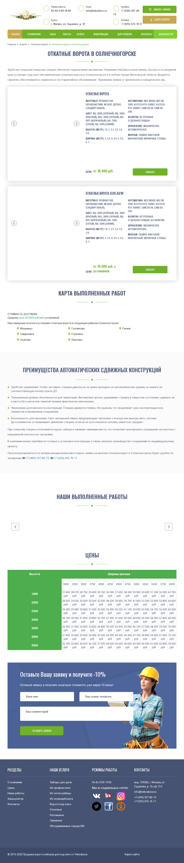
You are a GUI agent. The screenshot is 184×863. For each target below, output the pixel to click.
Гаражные (56, 820)
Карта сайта (132, 854)
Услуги (80, 34)
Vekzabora (81, 854)
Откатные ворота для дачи (104, 193)
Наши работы (16, 793)
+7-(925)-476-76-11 (65, 458)
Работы (67, 34)
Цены (53, 34)
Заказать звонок (161, 9)
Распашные (57, 815)
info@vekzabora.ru (96, 10)
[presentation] (14, 123)
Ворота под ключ (60, 804)
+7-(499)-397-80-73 (37, 458)
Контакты (146, 34)
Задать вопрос (162, 19)
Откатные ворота (39, 44)
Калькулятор (166, 34)
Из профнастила (60, 787)
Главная (12, 44)
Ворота (23, 44)
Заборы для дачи (61, 782)
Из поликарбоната (61, 798)
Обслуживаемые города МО (67, 826)
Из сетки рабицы (60, 793)
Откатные (56, 809)
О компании (34, 34)
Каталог (16, 34)
